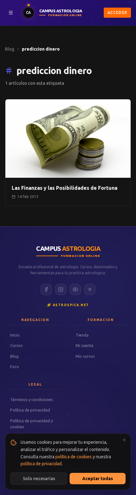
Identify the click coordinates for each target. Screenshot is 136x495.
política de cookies (73, 456)
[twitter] (90, 289)
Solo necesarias (39, 478)
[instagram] (60, 289)
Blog (9, 49)
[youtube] (75, 289)
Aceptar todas (97, 478)
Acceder (117, 12)
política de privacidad (41, 463)
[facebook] (46, 289)
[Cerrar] (124, 439)
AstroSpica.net (71, 305)
